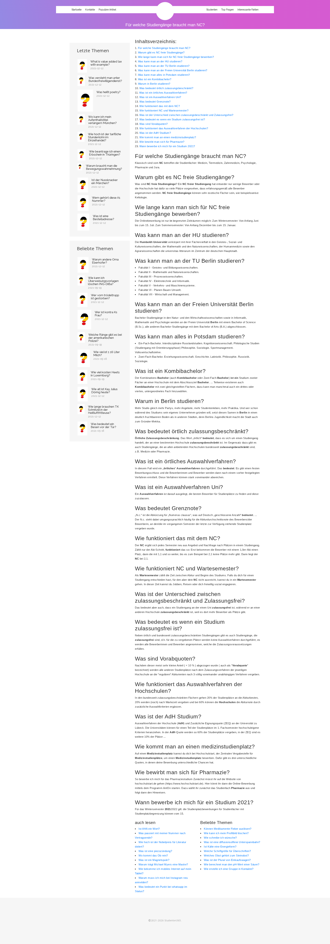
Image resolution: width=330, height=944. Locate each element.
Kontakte (90, 9)
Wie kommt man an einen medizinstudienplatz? (167, 137)
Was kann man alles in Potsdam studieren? (164, 74)
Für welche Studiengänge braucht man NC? (164, 48)
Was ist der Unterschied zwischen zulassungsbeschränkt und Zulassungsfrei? (186, 114)
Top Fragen (227, 9)
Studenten (211, 9)
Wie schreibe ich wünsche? (220, 837)
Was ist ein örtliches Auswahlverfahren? (163, 92)
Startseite (76, 9)
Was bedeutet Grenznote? (155, 101)
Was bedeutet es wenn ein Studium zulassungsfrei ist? (172, 119)
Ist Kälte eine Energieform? (220, 846)
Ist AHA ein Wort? (149, 828)
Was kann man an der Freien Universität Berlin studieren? (172, 70)
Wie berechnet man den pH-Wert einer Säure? (231, 864)
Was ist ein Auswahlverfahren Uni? (160, 97)
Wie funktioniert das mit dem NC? (159, 106)
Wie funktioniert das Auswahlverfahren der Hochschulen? (173, 128)
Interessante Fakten (248, 9)
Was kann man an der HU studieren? (160, 61)
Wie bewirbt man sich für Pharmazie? (161, 141)
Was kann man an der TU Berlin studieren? (164, 65)
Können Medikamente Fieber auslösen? (227, 828)
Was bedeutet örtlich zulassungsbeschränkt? (166, 88)
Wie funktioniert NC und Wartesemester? (163, 110)
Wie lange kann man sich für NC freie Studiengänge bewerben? (176, 56)
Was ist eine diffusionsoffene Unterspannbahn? (232, 842)
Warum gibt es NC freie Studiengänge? (161, 52)
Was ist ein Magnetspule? (154, 859)
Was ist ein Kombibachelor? (154, 79)
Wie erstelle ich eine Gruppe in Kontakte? (229, 868)
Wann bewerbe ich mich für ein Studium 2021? (167, 146)
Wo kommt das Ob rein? (153, 855)
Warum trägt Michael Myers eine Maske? (163, 864)
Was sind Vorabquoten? (153, 123)
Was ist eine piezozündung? (155, 851)
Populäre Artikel (107, 9)
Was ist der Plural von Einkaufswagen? (227, 859)
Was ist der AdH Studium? (155, 132)
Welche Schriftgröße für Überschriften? (227, 851)
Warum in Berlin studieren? (154, 83)
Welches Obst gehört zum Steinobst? (226, 855)
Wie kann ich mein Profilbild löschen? (226, 833)
